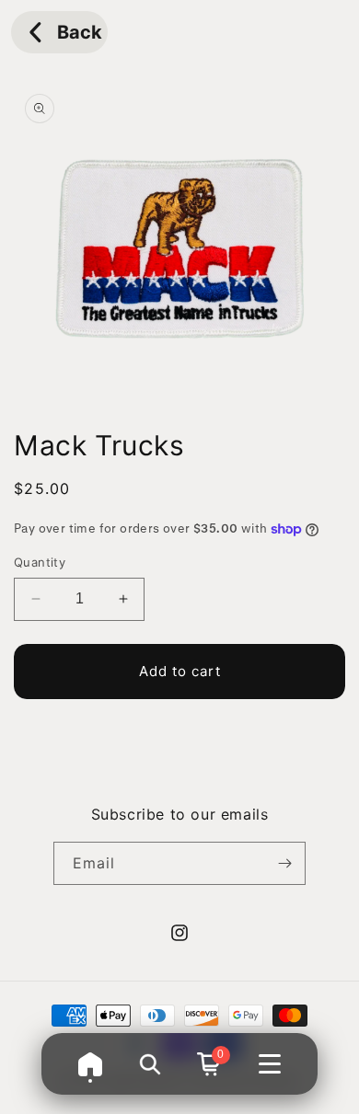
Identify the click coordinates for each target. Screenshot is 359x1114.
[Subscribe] (284, 863)
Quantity (39, 562)
